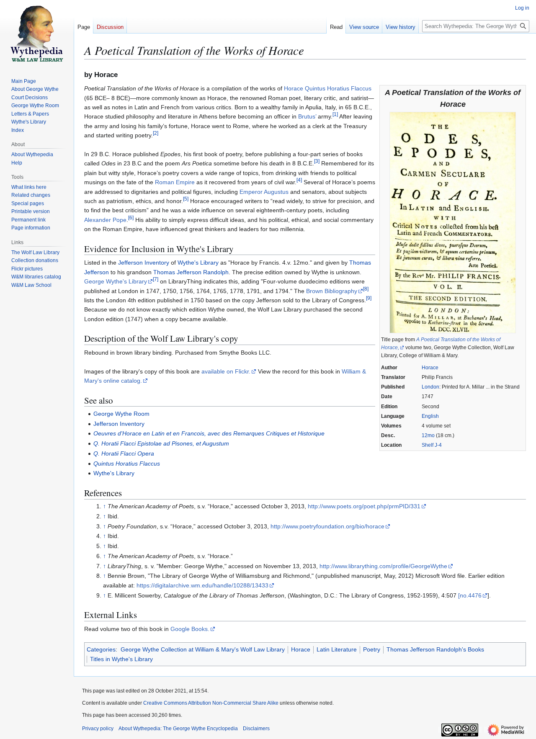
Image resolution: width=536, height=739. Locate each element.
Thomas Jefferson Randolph (191, 272)
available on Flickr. (225, 371)
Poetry (371, 649)
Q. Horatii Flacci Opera (123, 453)
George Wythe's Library (115, 281)
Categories (101, 649)
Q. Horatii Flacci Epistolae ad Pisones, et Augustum (161, 443)
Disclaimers (256, 728)
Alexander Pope (105, 219)
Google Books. (189, 629)
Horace (430, 368)
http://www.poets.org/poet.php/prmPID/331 (364, 506)
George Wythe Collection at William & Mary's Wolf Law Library (203, 649)
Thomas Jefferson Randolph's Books (435, 649)
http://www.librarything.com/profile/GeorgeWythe (383, 566)
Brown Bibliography (331, 291)
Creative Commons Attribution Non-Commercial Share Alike (210, 703)
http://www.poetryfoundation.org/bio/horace (327, 526)
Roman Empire (175, 182)
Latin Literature (337, 649)
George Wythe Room (121, 413)
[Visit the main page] (36, 33)
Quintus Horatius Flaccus (126, 463)
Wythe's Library (198, 262)
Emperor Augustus (264, 191)
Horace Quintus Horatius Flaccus (327, 88)
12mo (428, 435)
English (430, 416)
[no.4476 (470, 595)
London (430, 387)
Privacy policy (97, 728)
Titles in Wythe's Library (121, 659)
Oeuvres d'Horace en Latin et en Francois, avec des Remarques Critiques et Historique (209, 433)
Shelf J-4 (432, 445)
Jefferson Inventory (143, 262)
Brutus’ (307, 116)
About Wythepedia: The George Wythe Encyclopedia (178, 728)
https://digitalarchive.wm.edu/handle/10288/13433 (202, 585)
